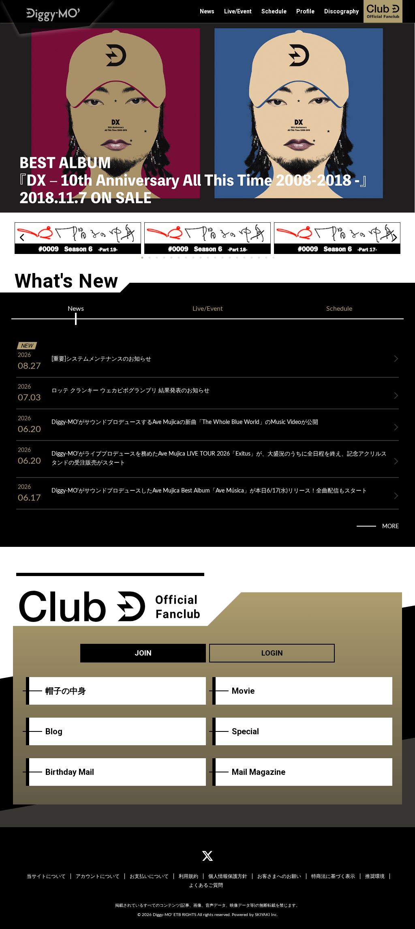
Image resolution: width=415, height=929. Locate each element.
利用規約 (188, 876)
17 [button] (259, 258)
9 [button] (201, 258)
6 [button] (179, 258)
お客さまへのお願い (279, 876)
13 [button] (230, 258)
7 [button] (186, 258)
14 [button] (237, 258)
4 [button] (164, 258)
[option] (207, 118)
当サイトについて (46, 876)
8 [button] (193, 258)
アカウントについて (98, 876)
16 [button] (252, 258)
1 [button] (142, 258)
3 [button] (157, 258)
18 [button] (266, 258)
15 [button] (244, 258)
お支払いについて (149, 876)
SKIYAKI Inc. (266, 915)
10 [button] (208, 258)
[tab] (75, 308)
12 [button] (222, 258)
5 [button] (171, 258)
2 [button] (149, 258)
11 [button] (215, 258)
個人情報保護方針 (227, 876)
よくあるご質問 (206, 885)
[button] (22, 238)
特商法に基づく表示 (333, 876)
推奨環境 (375, 876)
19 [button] (274, 258)
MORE (390, 526)
